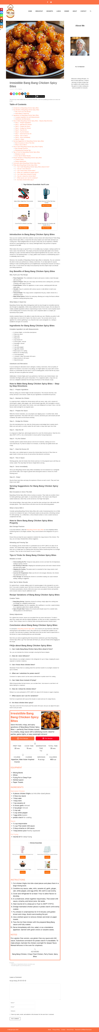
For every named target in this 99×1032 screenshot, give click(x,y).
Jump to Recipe (31, 96)
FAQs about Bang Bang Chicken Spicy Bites (25, 165)
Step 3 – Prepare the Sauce (22, 126)
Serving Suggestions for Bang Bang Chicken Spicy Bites (28, 141)
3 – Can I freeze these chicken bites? (25, 170)
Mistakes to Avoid (20, 154)
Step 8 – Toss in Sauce (21, 135)
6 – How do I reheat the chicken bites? (25, 176)
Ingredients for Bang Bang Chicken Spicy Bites (26, 115)
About (75, 11)
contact (83, 11)
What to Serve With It (21, 144)
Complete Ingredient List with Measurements (27, 117)
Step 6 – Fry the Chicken (22, 132)
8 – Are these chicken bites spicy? (24, 179)
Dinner (66, 11)
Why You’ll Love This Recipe (23, 111)
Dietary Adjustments (20, 161)
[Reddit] (19, 94)
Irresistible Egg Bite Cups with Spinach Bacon (21, 965)
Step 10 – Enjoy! (19, 139)
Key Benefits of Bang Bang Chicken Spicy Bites (26, 109)
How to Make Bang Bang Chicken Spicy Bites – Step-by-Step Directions (32, 121)
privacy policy (56, 1029)
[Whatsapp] (16, 94)
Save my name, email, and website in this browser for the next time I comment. (32, 1014)
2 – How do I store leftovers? (23, 168)
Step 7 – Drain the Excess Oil (23, 133)
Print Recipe (41, 96)
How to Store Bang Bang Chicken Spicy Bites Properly (28, 146)
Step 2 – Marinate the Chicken (23, 124)
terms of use (70, 1029)
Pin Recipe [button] (48, 738)
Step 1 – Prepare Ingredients (23, 122)
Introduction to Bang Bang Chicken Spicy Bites (26, 108)
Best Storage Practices (21, 148)
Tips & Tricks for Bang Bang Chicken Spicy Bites (26, 152)
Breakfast (39, 11)
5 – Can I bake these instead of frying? (25, 174)
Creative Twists (19, 159)
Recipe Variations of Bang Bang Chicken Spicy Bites (27, 157)
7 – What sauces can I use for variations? (26, 178)
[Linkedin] (25, 94)
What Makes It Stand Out (22, 113)
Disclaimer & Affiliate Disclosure (83, 1029)
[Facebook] (47, 2)
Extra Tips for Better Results (23, 155)
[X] (22, 94)
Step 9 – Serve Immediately (22, 137)
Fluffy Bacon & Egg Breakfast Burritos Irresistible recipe (23, 964)
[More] (28, 94)
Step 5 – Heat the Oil (21, 130)
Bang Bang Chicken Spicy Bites (35, 529)
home (30, 11)
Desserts (49, 11)
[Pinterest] (51, 2)
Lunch (59, 11)
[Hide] (0, 29)
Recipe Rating (13, 981)
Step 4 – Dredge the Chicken (23, 128)
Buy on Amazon (23, 205)
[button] (90, 11)
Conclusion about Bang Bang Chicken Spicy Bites (26, 163)
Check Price (22, 857)
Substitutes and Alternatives (22, 119)
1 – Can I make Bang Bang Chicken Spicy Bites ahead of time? (32, 167)
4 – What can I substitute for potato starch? (27, 172)
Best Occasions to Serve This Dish (24, 143)
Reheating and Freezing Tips (23, 150)
